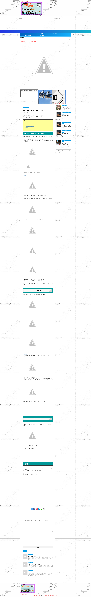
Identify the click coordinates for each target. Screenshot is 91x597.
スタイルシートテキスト (30, 126)
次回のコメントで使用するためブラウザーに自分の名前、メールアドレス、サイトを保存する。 (38, 544)
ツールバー (28, 124)
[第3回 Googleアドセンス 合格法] (39, 509)
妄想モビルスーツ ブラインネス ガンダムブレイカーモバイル (66, 144)
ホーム (27, 33)
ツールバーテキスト (26, 354)
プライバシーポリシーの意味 (30, 122)
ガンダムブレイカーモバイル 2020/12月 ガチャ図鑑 (66, 117)
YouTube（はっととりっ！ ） (56, 33)
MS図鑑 (42, 33)
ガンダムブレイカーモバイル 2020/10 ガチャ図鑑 (66, 135)
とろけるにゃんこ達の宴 (23, 594)
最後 (27, 127)
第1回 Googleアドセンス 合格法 (34, 556)
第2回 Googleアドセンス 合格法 (34, 564)
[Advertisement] (45, 23)
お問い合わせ (42, 35)
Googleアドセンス (26, 512)
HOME (24, 475)
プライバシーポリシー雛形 (27, 175)
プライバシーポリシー (27, 35)
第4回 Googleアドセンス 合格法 (31, 579)
